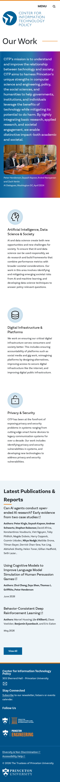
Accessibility (12, 756)
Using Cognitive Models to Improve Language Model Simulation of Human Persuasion (28, 572)
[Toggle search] (54, 6)
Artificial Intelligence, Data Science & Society (28, 231)
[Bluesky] (22, 714)
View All (12, 651)
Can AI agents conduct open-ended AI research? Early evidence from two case (29, 512)
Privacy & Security (21, 413)
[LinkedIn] (11, 714)
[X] (5, 714)
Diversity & (20, 752)
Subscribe (8, 695)
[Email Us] (5, 685)
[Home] (23, 20)
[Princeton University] (17, 772)
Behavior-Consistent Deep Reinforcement (24, 610)
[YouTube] (16, 714)
